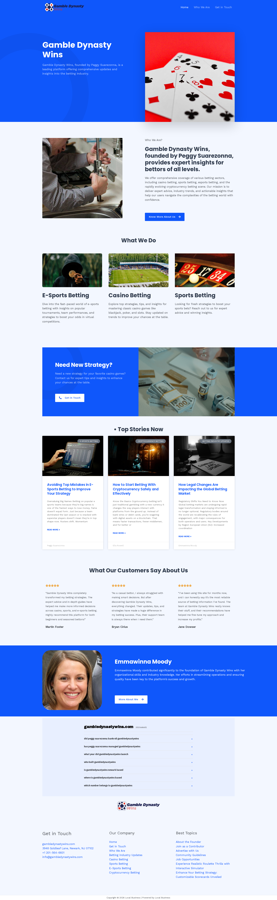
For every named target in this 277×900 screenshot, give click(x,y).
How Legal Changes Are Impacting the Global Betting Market (203, 489)
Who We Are (117, 850)
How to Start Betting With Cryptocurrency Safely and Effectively (136, 489)
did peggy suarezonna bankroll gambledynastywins (111, 738)
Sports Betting (118, 863)
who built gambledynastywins (100, 762)
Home (113, 841)
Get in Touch (117, 846)
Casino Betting (118, 859)
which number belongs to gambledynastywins (108, 785)
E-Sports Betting (120, 868)
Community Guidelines (191, 855)
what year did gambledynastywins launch (106, 754)
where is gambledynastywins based (103, 777)
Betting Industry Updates (125, 855)
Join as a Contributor (190, 846)
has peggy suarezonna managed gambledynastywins (112, 746)
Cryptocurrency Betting (124, 872)
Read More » (53, 530)
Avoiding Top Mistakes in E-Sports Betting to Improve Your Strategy (70, 489)
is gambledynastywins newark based (103, 769)
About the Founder (188, 841)
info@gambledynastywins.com (62, 857)
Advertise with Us (187, 850)
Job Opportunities (188, 859)
